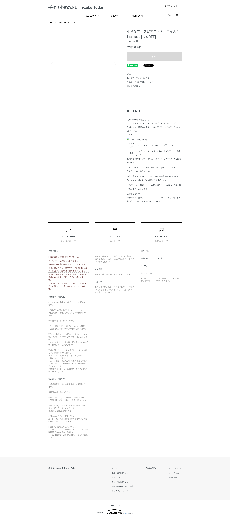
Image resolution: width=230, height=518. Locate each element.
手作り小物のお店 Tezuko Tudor (76, 7)
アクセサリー (62, 22)
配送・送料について (120, 472)
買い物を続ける (133, 85)
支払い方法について (120, 481)
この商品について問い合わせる (140, 82)
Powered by (101, 512)
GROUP (114, 15)
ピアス (72, 22)
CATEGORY (91, 15)
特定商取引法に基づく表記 (138, 78)
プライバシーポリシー (121, 490)
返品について (132, 74)
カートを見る (174, 472)
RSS (148, 468)
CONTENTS (137, 15)
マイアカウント (171, 6)
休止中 (154, 56)
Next (115, 64)
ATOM (154, 468)
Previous (52, 64)
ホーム (50, 22)
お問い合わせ (174, 477)
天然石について (133, 193)
